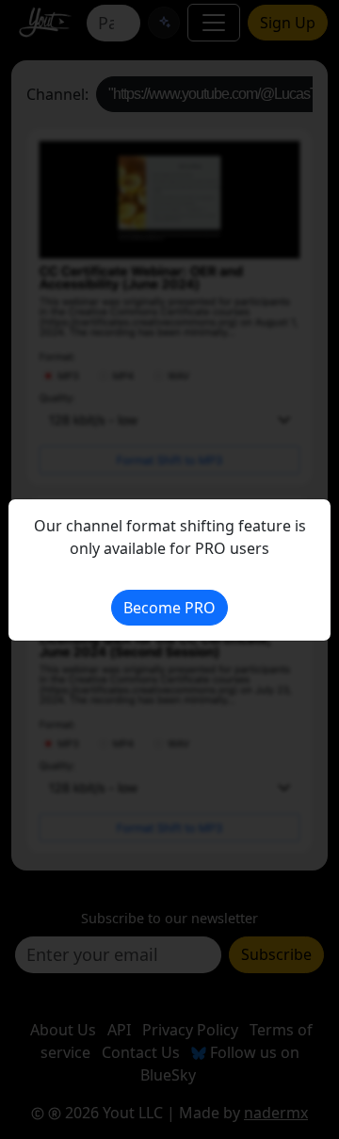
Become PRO (169, 607)
